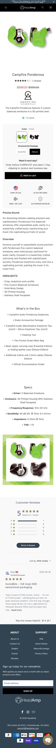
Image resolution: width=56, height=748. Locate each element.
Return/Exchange (41, 648)
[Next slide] (50, 37)
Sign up (28, 691)
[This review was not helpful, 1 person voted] (48, 620)
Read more (16, 610)
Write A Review (28, 545)
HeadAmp (31, 718)
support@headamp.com (28, 728)
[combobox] (40, 561)
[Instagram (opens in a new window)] (28, 712)
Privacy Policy (41, 653)
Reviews (14, 658)
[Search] (43, 8)
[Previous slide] (6, 37)
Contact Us (15, 644)
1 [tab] (19, 66)
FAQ (41, 639)
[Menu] (6, 7)
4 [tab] (36, 66)
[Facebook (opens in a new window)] (22, 712)
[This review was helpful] (43, 620)
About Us (15, 639)
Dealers (14, 648)
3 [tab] (31, 66)
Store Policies (41, 644)
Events (15, 653)
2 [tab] (25, 66)
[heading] (15, 632)
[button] (48, 740)
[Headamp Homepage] (28, 8)
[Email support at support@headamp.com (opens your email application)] (34, 712)
